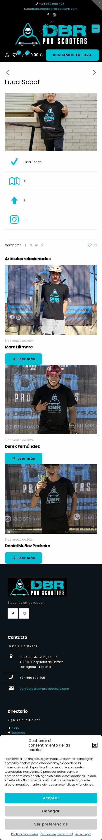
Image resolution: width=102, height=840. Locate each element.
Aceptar (51, 798)
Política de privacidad (57, 834)
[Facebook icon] (48, 14)
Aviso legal (83, 834)
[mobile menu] (96, 28)
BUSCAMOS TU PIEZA (72, 55)
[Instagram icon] (54, 14)
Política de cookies (24, 834)
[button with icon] (13, 613)
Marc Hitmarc (18, 347)
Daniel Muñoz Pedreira (27, 546)
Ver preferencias (51, 824)
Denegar (51, 811)
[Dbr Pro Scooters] (51, 33)
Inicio (14, 728)
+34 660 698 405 (52, 3)
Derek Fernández (22, 446)
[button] (95, 745)
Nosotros (17, 732)
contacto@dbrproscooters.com (53, 8)
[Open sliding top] (96, 5)
